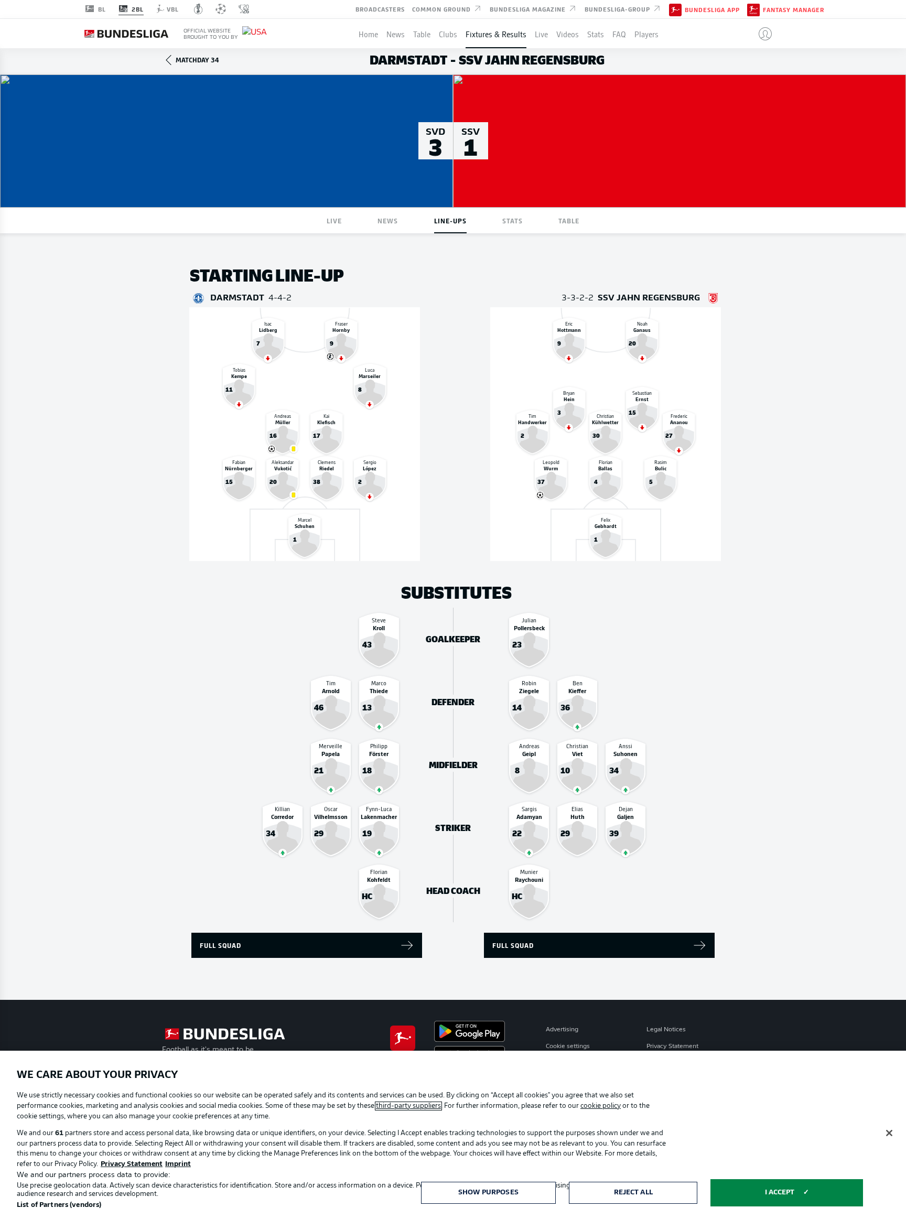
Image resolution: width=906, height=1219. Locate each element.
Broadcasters (380, 8)
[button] (761, 33)
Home (368, 33)
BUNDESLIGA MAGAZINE (529, 8)
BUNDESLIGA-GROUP (618, 8)
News (395, 33)
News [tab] (388, 220)
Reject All (633, 1192)
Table (421, 33)
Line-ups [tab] (450, 220)
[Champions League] (220, 9)
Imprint (178, 1164)
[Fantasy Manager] (753, 9)
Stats (595, 33)
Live (541, 33)
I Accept (780, 1192)
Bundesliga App (712, 9)
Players (646, 33)
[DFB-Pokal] (198, 9)
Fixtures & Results (496, 33)
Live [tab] (334, 220)
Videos (567, 33)
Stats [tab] (512, 220)
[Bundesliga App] (675, 9)
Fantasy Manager (793, 9)
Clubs (448, 33)
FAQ (619, 33)
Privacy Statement (672, 1046)
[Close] (889, 1133)
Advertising (562, 1030)
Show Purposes (488, 1192)
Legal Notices (666, 1030)
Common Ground (442, 8)
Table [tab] (568, 220)
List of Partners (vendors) (59, 1205)
